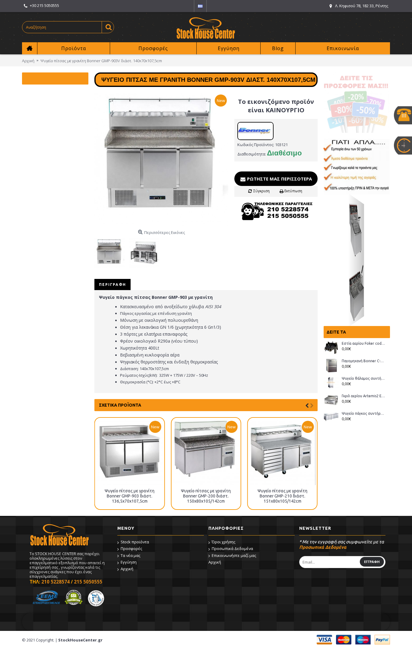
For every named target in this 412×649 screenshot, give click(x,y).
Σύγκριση (261, 190)
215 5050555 (88, 582)
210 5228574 (55, 582)
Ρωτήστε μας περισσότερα (279, 179)
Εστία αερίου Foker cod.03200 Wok (363, 343)
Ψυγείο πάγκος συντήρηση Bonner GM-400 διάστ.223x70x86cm (363, 413)
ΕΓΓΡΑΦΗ (372, 561)
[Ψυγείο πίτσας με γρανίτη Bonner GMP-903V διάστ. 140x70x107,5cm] (161, 160)
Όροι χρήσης (223, 542)
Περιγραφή (112, 284)
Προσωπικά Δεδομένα (232, 548)
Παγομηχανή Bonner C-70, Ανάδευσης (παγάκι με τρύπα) (363, 361)
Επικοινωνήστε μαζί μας (234, 555)
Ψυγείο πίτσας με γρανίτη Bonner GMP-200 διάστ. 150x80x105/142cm (206, 496)
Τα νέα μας (130, 555)
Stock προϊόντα (135, 542)
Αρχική (127, 568)
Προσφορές (131, 548)
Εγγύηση (129, 562)
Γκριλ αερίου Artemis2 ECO (363, 396)
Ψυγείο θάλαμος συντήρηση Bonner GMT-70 (363, 378)
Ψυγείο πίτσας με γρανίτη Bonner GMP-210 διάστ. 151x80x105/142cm (282, 496)
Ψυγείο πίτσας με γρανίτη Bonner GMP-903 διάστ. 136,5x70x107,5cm (129, 496)
